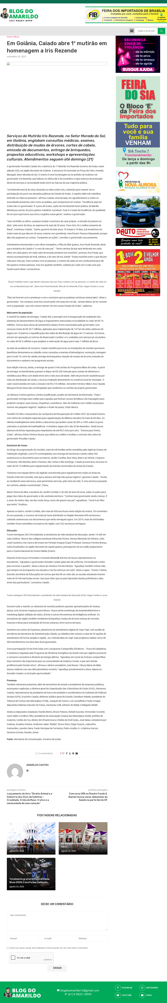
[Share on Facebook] (66, 753)
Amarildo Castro (37, 765)
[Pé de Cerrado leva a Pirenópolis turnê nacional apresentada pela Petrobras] (31, 838)
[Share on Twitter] (70, 753)
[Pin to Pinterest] (73, 753)
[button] (132, 30)
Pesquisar (161, 31)
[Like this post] (63, 753)
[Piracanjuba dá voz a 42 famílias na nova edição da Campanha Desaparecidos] (83, 838)
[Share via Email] (77, 753)
